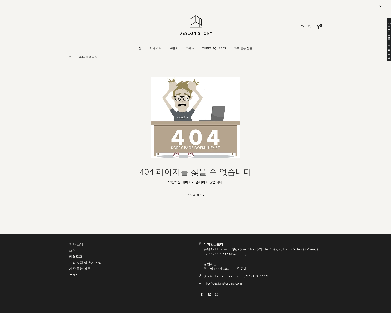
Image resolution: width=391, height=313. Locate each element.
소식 (72, 250)
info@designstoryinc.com (223, 283)
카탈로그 (75, 256)
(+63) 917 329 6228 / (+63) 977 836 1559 (236, 276)
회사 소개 (155, 48)
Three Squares (214, 48)
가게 (189, 48)
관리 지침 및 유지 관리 (85, 262)
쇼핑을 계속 (195, 195)
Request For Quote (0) (389, 39)
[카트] (317, 27)
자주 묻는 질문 (243, 48)
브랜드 (174, 48)
